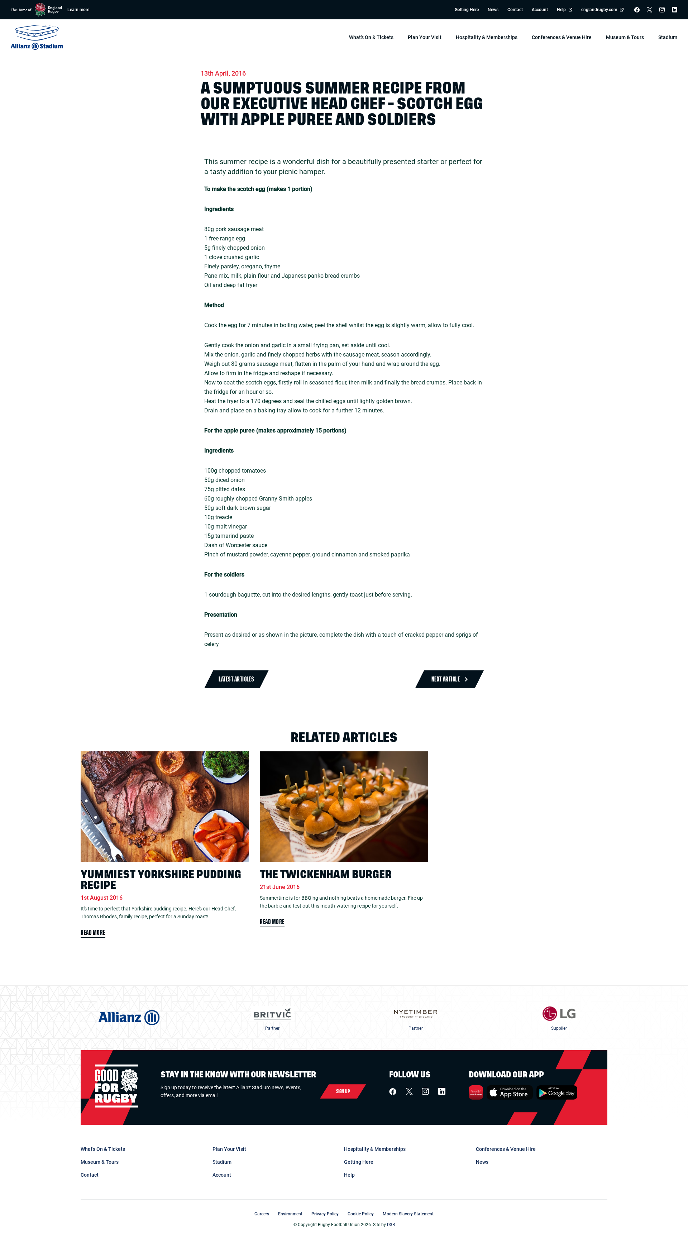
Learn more (78, 10)
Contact (515, 10)
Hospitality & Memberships (375, 1149)
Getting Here (467, 10)
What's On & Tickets (103, 1149)
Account (540, 10)
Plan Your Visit (229, 1149)
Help (561, 10)
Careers (261, 1213)
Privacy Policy (325, 1213)
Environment (290, 1213)
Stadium (221, 1162)
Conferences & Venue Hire (506, 1149)
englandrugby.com (599, 10)
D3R (391, 1224)
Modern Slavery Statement (408, 1213)
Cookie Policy (361, 1213)
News (493, 10)
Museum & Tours (100, 1162)
